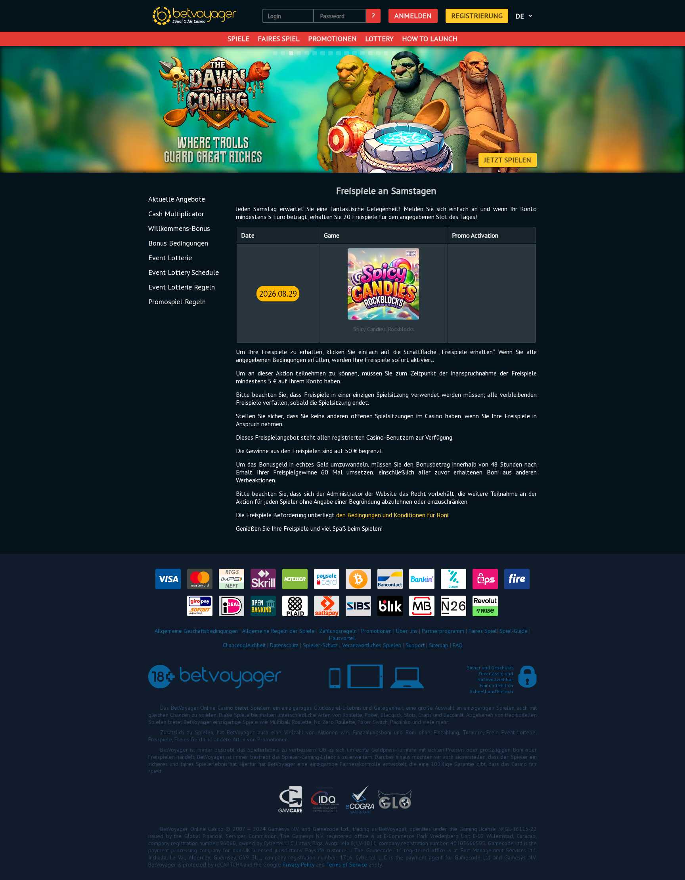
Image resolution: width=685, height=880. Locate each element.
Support (415, 645)
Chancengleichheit (244, 645)
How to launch (429, 38)
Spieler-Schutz (320, 645)
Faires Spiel (279, 38)
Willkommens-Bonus (179, 228)
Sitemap (438, 645)
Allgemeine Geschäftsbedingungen (196, 630)
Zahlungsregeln (338, 630)
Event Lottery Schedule (183, 272)
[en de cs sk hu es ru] (525, 16)
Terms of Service (346, 864)
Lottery (379, 38)
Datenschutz (284, 645)
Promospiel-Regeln (177, 301)
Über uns (406, 630)
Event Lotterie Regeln (181, 286)
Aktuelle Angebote (176, 199)
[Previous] (16, 110)
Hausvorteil (342, 638)
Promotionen (332, 38)
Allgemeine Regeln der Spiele (278, 630)
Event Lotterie (170, 257)
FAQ (458, 645)
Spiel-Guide (513, 630)
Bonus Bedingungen (178, 243)
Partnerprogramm (443, 630)
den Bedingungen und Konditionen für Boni (392, 515)
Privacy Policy (298, 864)
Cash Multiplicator (176, 213)
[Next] (668, 110)
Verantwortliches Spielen (371, 645)
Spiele (238, 38)
